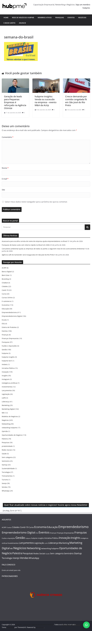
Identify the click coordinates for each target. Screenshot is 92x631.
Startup (4, 465)
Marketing (5, 405)
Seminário (5, 461)
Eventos (71, 17)
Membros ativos (45, 17)
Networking (6, 424)
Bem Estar (5, 275)
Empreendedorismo (9, 312)
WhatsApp (6, 491)
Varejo (4, 483)
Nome (5, 168)
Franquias (59, 17)
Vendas (4, 487)
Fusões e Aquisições (9, 346)
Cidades (5, 286)
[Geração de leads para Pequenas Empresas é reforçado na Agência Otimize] (15, 80)
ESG (3, 323)
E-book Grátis (9, 23)
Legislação (6, 394)
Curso (4, 294)
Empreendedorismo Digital (12, 316)
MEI (3, 413)
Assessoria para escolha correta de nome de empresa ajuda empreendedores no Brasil (34, 241)
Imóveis (5, 364)
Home (6, 17)
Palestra (5, 439)
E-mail (5, 179)
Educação (5, 309)
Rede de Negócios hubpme (23, 17)
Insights (5, 376)
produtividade (7, 446)
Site (3, 189)
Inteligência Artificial (9, 383)
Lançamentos (7, 390)
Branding (5, 279)
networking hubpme (9, 428)
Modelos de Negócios (10, 416)
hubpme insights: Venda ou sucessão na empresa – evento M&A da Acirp (45, 101)
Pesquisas (5, 442)
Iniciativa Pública (8, 368)
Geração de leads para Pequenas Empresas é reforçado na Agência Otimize (15, 102)
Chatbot (5, 283)
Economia (5, 305)
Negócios (82, 17)
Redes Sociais (7, 450)
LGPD (4, 398)
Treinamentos (7, 476)
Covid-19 (5, 290)
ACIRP (4, 268)
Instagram (5, 379)
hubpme (5, 353)
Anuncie (22, 23)
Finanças (5, 335)
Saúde (4, 454)
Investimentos (7, 387)
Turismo (5, 480)
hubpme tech (7, 361)
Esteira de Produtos (9, 327)
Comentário (7, 137)
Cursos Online (7, 297)
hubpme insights (8, 357)
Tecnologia (6, 472)
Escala (4, 320)
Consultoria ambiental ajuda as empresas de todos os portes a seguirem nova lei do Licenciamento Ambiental (43, 249)
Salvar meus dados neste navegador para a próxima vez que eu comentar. (36, 202)
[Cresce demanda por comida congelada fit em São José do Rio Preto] (76, 80)
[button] (86, 625)
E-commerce (6, 301)
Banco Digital (7, 271)
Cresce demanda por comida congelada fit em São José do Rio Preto (76, 101)
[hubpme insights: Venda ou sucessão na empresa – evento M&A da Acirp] (46, 80)
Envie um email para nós (11, 570)
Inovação (5, 372)
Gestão (4, 349)
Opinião (5, 431)
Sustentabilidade (8, 468)
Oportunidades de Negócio (12, 435)
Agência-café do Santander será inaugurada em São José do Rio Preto (28, 255)
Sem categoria (7, 457)
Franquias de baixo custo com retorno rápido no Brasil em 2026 (26, 245)
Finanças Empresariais (10, 338)
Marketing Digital (8, 409)
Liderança (5, 402)
